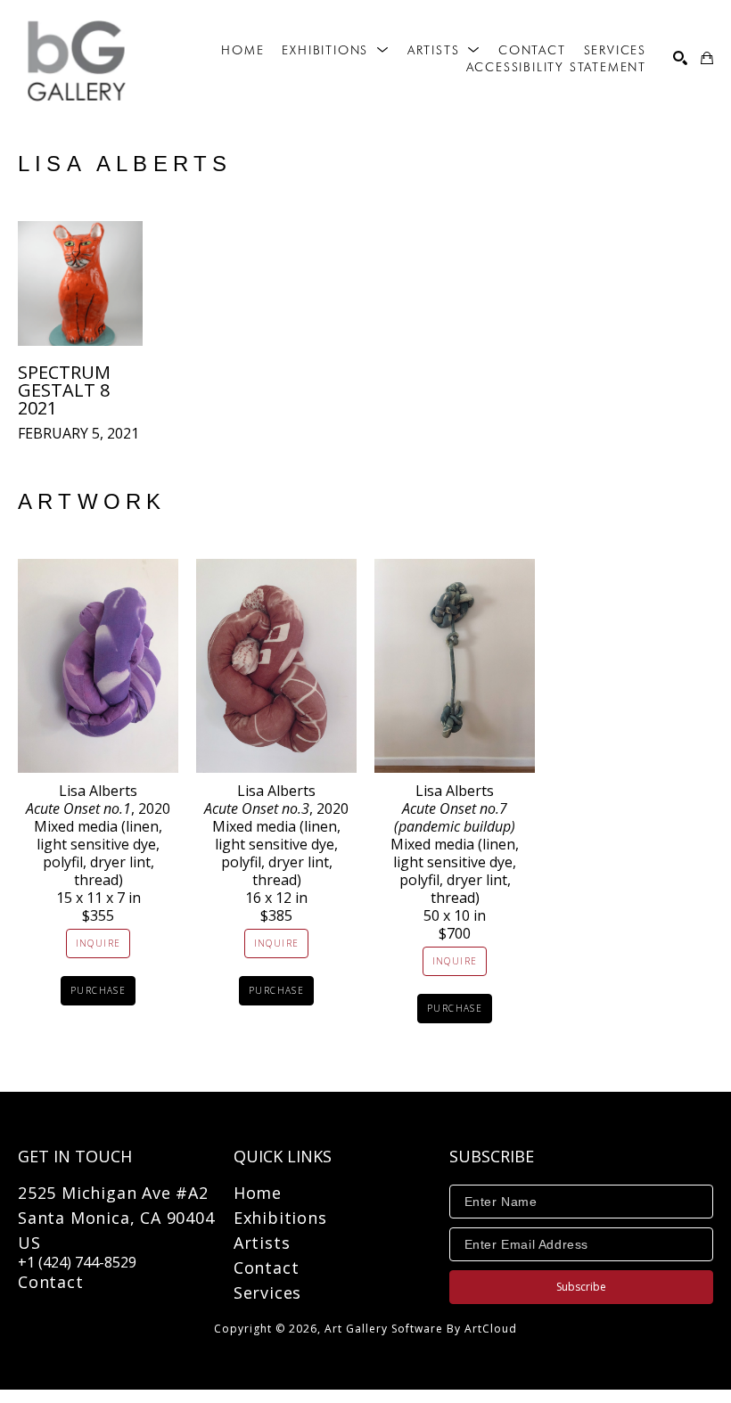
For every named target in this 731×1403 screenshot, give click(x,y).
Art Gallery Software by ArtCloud (420, 1328)
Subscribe (581, 1286)
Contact (51, 1281)
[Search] (680, 58)
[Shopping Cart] (707, 58)
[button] (335, 50)
